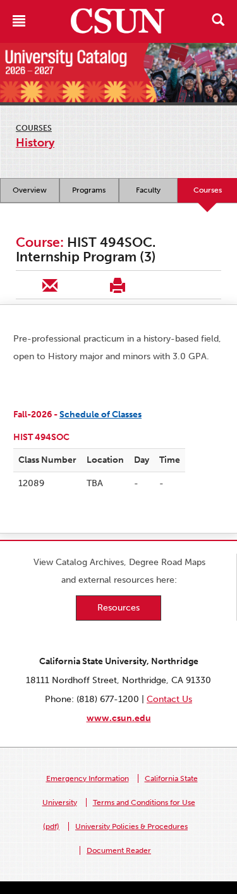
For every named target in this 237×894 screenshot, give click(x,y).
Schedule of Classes (100, 414)
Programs (89, 190)
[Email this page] (49, 284)
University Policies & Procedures (131, 826)
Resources (118, 607)
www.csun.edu (119, 718)
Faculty (148, 190)
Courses (34, 128)
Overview (30, 190)
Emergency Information (87, 778)
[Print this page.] (117, 284)
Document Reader (119, 850)
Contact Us (169, 699)
